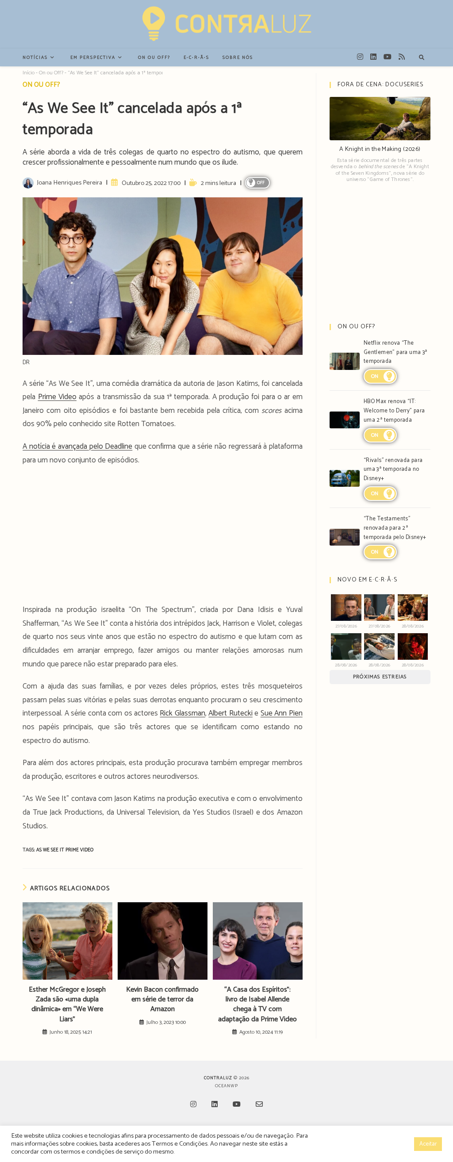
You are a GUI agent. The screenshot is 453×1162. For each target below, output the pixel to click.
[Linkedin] (214, 1105)
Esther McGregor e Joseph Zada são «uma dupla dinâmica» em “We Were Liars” (67, 1005)
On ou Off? (51, 73)
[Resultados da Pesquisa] (421, 58)
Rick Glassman (182, 713)
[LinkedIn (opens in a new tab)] (373, 57)
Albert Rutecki (230, 713)
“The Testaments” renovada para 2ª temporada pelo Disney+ (395, 528)
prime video (79, 850)
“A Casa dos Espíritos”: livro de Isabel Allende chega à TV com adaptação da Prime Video (257, 1005)
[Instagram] (193, 1105)
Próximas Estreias (380, 677)
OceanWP (226, 1085)
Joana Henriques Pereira (69, 182)
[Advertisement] (163, 538)
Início (29, 73)
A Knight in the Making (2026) (380, 149)
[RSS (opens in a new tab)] (401, 57)
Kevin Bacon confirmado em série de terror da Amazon (162, 1000)
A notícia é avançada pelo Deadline (77, 446)
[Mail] (259, 1105)
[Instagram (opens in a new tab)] (360, 57)
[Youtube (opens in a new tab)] (387, 57)
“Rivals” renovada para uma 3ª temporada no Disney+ (393, 470)
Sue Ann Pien (282, 713)
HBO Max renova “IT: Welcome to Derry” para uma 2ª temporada (394, 411)
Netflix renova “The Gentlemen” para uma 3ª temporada (395, 352)
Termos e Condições (179, 1144)
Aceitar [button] (428, 1144)
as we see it (50, 850)
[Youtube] (237, 1105)
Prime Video (57, 397)
